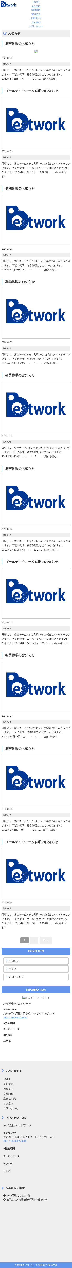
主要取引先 (36, 18)
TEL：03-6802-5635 (14, 1141)
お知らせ (7, 64)
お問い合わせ (36, 26)
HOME (36, 2)
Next (45, 940)
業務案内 (36, 10)
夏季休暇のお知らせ (20, 43)
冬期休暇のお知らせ (20, 188)
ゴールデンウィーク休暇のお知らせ (31, 91)
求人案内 (36, 22)
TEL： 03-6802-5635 (15, 1017)
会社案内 (36, 6)
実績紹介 (36, 14)
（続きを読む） (47, 78)
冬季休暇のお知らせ (20, 375)
